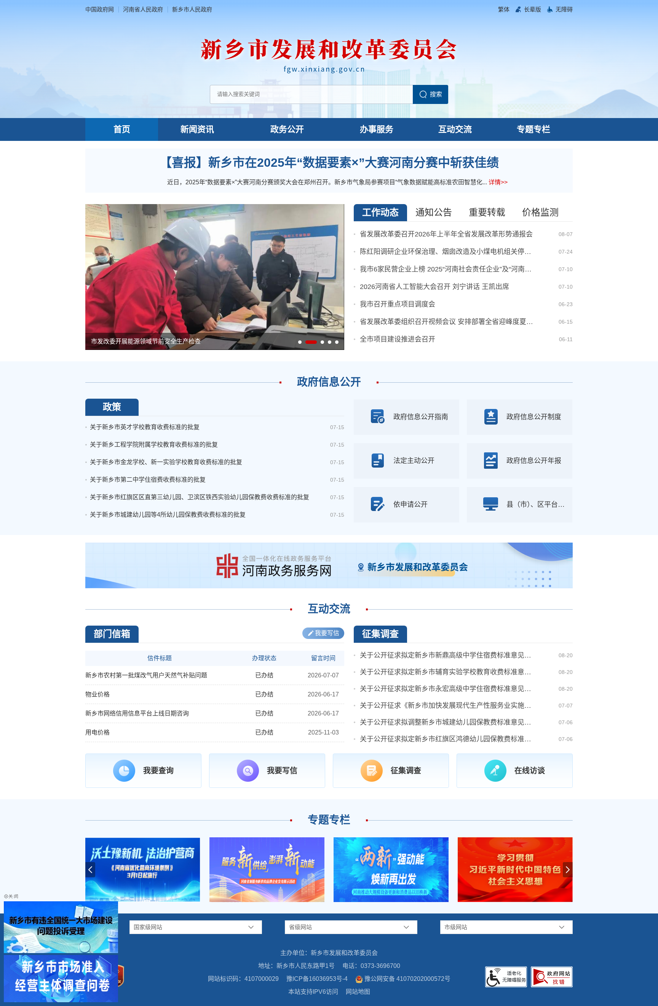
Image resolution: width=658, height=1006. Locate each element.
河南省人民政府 (143, 9)
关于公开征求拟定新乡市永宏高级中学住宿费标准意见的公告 (447, 689)
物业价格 (97, 694)
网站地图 (358, 991)
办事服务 (376, 129)
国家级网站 (148, 927)
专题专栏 (533, 129)
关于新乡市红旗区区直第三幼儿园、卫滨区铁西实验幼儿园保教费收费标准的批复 (199, 497)
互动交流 (455, 129)
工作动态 (380, 212)
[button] (532, 9)
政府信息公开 (329, 382)
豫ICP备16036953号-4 (317, 979)
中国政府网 (99, 9)
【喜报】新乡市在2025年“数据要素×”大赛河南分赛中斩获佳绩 (329, 162)
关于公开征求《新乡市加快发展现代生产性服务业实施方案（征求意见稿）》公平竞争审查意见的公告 (447, 705)
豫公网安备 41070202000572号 (407, 979)
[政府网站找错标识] (552, 976)
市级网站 (455, 927)
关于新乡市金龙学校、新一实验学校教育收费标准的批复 (166, 462)
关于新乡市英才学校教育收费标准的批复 (145, 427)
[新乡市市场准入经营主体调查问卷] (61, 978)
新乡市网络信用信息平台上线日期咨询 (137, 713)
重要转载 (487, 212)
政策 (112, 407)
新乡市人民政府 (192, 9)
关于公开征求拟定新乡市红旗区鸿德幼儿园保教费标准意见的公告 (447, 739)
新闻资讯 (197, 129)
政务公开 (287, 129)
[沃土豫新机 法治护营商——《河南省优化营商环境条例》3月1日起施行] (142, 869)
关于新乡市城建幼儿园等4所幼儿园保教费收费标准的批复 (168, 514)
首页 (121, 129)
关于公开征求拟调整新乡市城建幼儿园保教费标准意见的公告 (447, 722)
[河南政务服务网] (329, 565)
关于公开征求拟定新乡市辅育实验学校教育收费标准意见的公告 (447, 672)
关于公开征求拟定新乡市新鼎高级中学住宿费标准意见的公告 (447, 655)
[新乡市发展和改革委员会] (329, 53)
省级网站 (300, 927)
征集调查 (380, 634)
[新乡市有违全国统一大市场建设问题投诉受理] (61, 927)
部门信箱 (112, 634)
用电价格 (97, 732)
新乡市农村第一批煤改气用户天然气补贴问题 (146, 675)
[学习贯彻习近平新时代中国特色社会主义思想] (515, 869)
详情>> (498, 182)
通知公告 (433, 212)
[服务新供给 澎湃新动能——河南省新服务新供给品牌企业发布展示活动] (266, 869)
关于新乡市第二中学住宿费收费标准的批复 (148, 479)
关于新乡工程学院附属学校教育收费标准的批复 (154, 444)
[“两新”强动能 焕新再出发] (391, 869)
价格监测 (540, 212)
